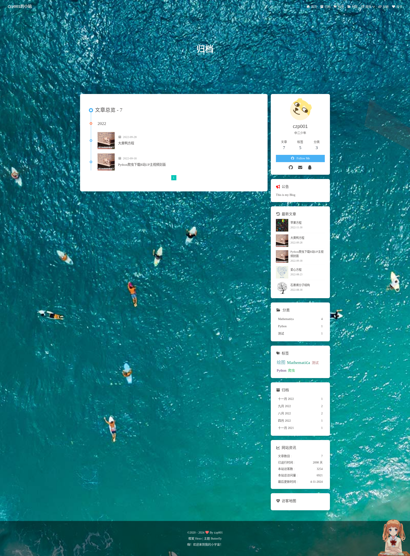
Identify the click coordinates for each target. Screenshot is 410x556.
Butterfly (216, 538)
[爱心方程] (282, 272)
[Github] (291, 167)
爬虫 (291, 370)
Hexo (198, 538)
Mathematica (298, 362)
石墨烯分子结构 (300, 285)
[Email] (300, 167)
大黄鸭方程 (126, 143)
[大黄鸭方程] (106, 140)
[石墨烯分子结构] (282, 287)
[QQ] (310, 167)
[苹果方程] (282, 225)
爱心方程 (296, 270)
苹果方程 (296, 223)
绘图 (281, 362)
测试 (315, 362)
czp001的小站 (20, 6)
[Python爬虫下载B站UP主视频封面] (106, 161)
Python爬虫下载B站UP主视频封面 (142, 164)
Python (281, 370)
